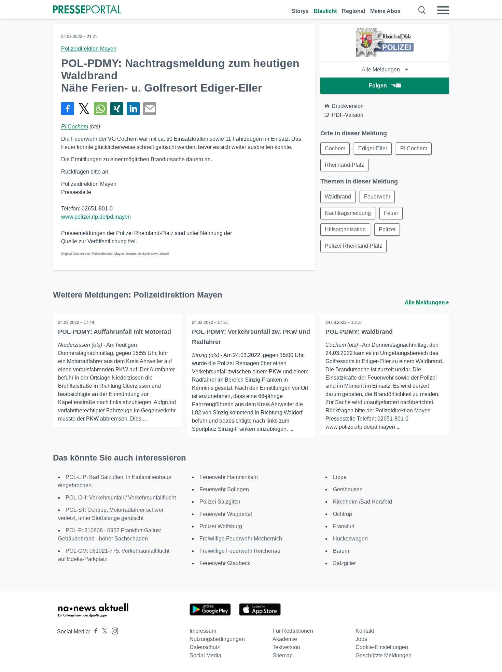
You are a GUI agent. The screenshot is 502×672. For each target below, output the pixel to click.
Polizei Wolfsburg (220, 526)
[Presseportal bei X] (103, 631)
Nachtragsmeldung (348, 213)
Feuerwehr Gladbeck (224, 563)
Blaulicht (325, 11)
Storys (300, 11)
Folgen (378, 85)
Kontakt (364, 631)
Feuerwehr (377, 197)
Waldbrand (338, 197)
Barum (341, 551)
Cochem (335, 148)
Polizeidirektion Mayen (88, 49)
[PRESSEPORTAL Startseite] (87, 10)
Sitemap (283, 655)
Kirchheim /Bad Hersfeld (362, 502)
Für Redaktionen (293, 631)
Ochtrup (342, 514)
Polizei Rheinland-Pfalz (353, 246)
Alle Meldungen (381, 69)
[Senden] (149, 108)
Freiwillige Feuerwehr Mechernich (240, 538)
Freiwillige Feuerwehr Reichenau (239, 551)
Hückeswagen (350, 538)
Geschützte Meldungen (383, 655)
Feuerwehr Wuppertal (225, 514)
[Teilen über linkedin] (133, 108)
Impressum (203, 631)
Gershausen (348, 489)
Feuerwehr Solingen (224, 489)
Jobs (361, 639)
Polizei (387, 229)
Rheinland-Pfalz (344, 165)
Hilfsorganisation (345, 229)
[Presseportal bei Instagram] (113, 630)
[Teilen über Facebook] (67, 108)
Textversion (286, 647)
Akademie (285, 639)
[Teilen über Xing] (116, 108)
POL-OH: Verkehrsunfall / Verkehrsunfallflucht (121, 497)
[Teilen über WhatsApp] (100, 108)
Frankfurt (343, 526)
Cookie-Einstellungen (381, 647)
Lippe (340, 477)
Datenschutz (205, 647)
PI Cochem (74, 126)
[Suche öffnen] (422, 10)
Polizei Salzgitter (219, 502)
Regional (353, 11)
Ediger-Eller (372, 148)
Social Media (205, 655)
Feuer (391, 213)
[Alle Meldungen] (385, 55)
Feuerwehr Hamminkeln (228, 477)
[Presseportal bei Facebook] (94, 631)
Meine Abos (385, 11)
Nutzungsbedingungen (217, 639)
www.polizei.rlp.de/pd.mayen (96, 217)
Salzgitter (344, 563)
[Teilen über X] (84, 108)
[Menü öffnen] (443, 10)
